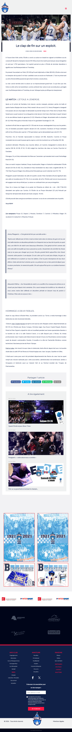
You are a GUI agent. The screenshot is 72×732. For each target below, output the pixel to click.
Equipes (36, 663)
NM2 (45, 51)
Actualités (13, 683)
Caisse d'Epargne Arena (14, 661)
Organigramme (13, 655)
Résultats (36, 655)
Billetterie (58, 672)
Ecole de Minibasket (36, 666)
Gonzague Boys (13, 663)
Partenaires (58, 664)
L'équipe (14, 675)
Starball (13, 669)
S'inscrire (36, 669)
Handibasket (36, 661)
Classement (13, 680)
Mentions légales (58, 721)
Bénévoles (13, 658)
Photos (58, 655)
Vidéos (58, 658)
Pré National (36, 658)
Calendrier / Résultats (13, 677)
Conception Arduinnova (36, 730)
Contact (58, 669)
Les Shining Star (13, 666)
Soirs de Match (58, 661)
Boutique (59, 667)
